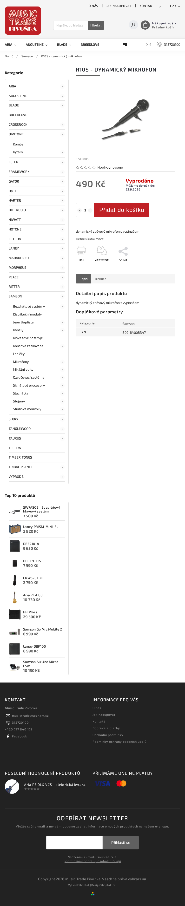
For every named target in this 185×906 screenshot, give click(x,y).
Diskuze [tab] (100, 279)
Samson (15, 296)
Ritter (14, 286)
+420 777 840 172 (19, 729)
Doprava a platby (106, 728)
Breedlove (18, 115)
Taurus (15, 438)
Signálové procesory (29, 385)
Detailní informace (90, 239)
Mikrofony (21, 362)
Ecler (14, 162)
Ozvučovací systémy (28, 377)
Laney (14, 248)
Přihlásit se (120, 842)
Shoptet (84, 884)
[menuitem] (13, 45)
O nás (93, 6)
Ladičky (19, 354)
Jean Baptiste (23, 322)
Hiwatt (15, 219)
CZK (173, 6)
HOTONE (15, 229)
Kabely (18, 330)
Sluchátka (20, 393)
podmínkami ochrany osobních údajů (92, 861)
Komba (18, 144)
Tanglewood (20, 429)
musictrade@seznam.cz (30, 715)
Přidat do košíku (121, 210)
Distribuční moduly (27, 314)
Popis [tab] (83, 279)
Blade (14, 105)
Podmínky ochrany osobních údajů (119, 741)
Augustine (18, 96)
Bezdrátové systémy (29, 306)
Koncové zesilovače (28, 346)
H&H (12, 191)
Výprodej (17, 476)
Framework (19, 172)
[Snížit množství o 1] (79, 210)
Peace (14, 277)
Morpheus (17, 267)
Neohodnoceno (110, 167)
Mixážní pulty (23, 369)
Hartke (15, 200)
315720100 (20, 722)
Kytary (18, 152)
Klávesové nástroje (28, 338)
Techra (15, 448)
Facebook (19, 736)
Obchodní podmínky (107, 735)
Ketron (15, 239)
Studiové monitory (27, 409)
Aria (12, 86)
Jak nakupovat (119, 6)
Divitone (16, 134)
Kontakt (146, 6)
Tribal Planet (21, 467)
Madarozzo (19, 258)
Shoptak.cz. (108, 884)
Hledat (96, 25)
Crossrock (18, 124)
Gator (14, 181)
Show (13, 419)
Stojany (19, 401)
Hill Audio (17, 210)
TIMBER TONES (20, 457)
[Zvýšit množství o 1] (90, 210)
